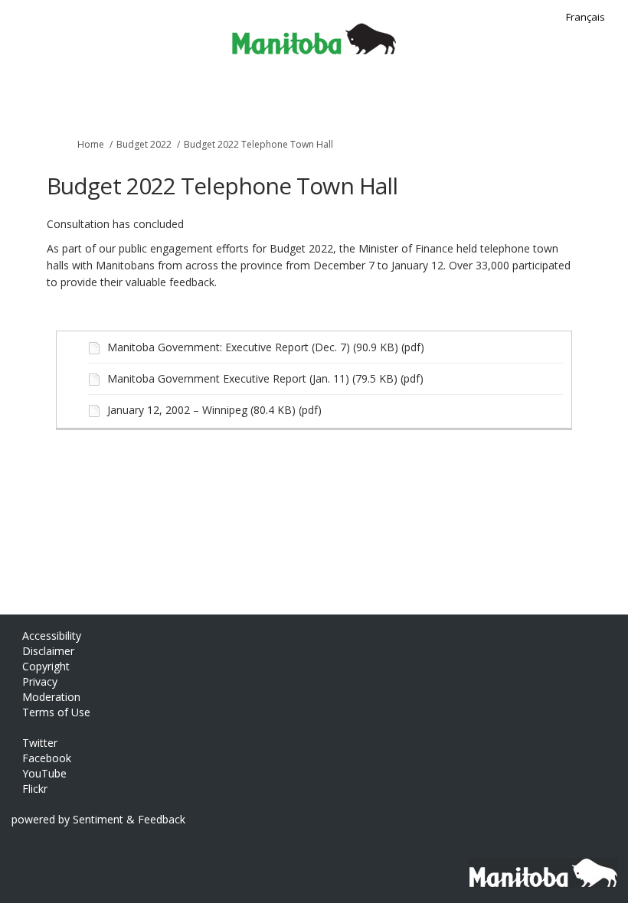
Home (90, 144)
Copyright (46, 666)
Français (585, 17)
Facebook (46, 758)
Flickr (34, 788)
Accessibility (51, 635)
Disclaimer (48, 651)
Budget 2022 (144, 144)
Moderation (51, 696)
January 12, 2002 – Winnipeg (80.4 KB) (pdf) (214, 410)
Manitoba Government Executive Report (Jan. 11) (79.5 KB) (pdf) (265, 378)
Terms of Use (56, 712)
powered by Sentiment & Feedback (98, 819)
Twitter (39, 742)
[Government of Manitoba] (538, 865)
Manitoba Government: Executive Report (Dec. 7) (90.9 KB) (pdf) (265, 347)
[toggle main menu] (607, 97)
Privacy (39, 681)
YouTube (44, 773)
